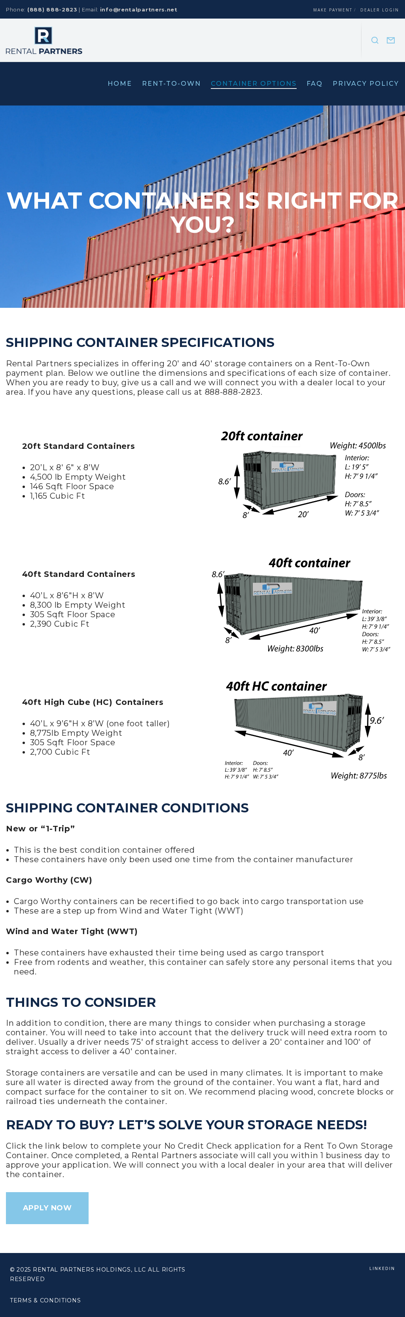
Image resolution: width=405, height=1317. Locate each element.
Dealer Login (379, 10)
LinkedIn (382, 1268)
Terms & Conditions (45, 1300)
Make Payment (332, 10)
